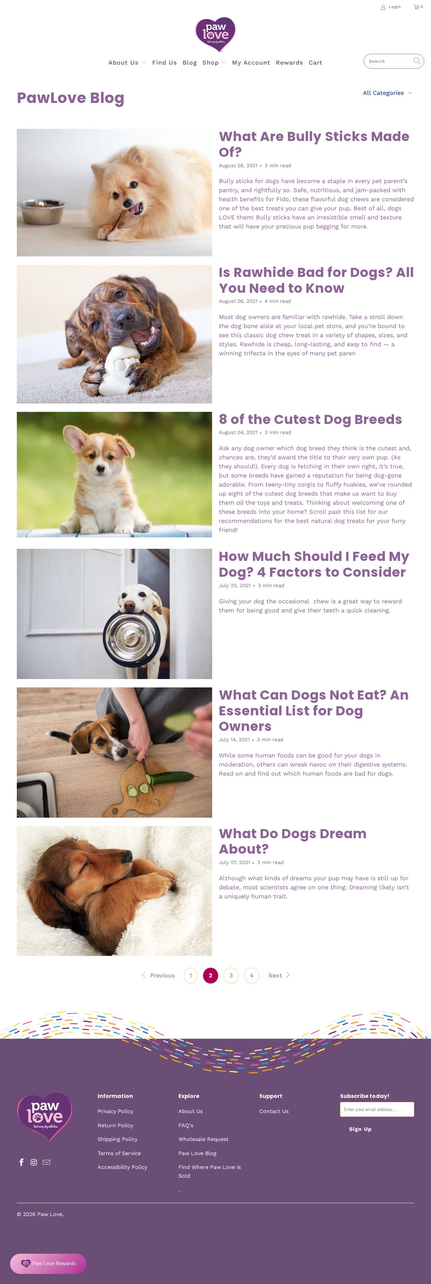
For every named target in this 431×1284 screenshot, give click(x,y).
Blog (190, 62)
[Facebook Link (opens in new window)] (22, 1162)
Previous (161, 975)
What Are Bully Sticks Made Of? (314, 144)
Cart (316, 62)
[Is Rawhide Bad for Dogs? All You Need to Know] (114, 334)
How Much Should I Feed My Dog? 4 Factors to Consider (314, 564)
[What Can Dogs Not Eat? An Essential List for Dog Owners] (114, 752)
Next (276, 975)
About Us (124, 62)
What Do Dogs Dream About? (293, 841)
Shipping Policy (117, 1139)
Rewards (289, 62)
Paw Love (49, 1214)
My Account (251, 62)
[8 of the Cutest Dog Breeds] (114, 474)
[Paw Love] (215, 35)
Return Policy (115, 1125)
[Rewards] (48, 1264)
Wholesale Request (203, 1139)
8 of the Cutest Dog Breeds (311, 419)
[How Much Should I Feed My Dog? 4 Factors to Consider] (114, 614)
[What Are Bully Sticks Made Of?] (114, 192)
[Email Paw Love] (46, 1162)
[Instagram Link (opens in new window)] (34, 1162)
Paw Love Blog (197, 1153)
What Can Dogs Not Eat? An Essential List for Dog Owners (314, 711)
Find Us (164, 62)
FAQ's (185, 1125)
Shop (211, 62)
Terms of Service (119, 1153)
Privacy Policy (115, 1111)
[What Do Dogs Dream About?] (114, 891)
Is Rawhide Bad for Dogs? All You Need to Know (316, 280)
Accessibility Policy (122, 1167)
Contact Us (274, 1111)
